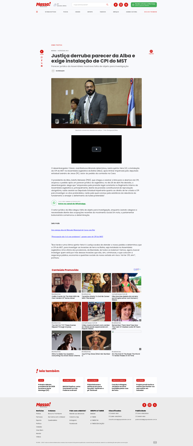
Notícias (40, 411)
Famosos (39, 417)
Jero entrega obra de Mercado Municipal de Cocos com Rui (73, 230)
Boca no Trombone (55, 414)
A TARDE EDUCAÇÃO (97, 424)
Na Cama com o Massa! (56, 417)
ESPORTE (90, 12)
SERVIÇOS (116, 12)
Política (59, 45)
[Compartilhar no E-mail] (42, 66)
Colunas (51, 411)
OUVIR (41, 54)
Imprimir (151, 53)
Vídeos (38, 437)
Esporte (38, 420)
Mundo (38, 433)
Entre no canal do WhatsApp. (72, 204)
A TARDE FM (94, 420)
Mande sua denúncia (76, 414)
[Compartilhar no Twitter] (42, 63)
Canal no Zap (74, 417)
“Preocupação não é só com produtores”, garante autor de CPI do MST (77, 237)
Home (53, 45)
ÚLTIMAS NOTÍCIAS (50, 12)
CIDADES (77, 12)
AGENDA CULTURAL (131, 12)
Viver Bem (39, 430)
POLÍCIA (65, 12)
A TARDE (93, 417)
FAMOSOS (103, 12)
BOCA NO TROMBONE (150, 12)
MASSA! (92, 414)
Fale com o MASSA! (77, 411)
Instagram (73, 420)
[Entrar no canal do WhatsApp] (54, 203)
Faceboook (73, 424)
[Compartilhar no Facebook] (41, 61)
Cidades (39, 427)
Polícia (38, 414)
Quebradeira (52, 420)
